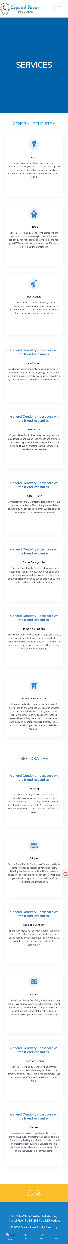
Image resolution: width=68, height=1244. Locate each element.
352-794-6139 (19, 1216)
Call (26, 1238)
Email (11, 1239)
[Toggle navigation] (58, 8)
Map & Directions (49, 1220)
